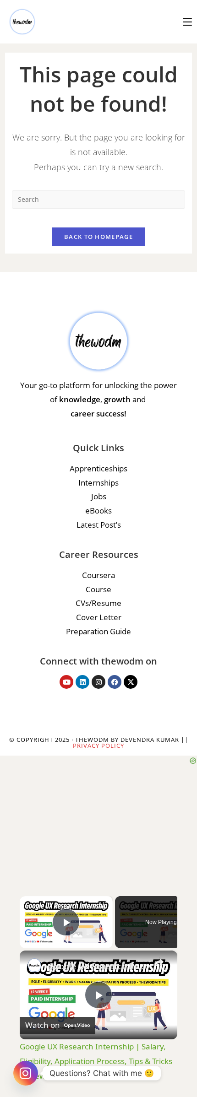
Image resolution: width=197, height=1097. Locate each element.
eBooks (98, 510)
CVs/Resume (98, 603)
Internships (98, 482)
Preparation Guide (98, 631)
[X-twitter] (130, 682)
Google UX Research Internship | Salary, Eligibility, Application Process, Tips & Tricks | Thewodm (97, 966)
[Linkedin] (82, 682)
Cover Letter (98, 617)
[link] (34, 965)
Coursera (98, 575)
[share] (159, 962)
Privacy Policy (98, 745)
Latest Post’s (99, 524)
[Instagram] (98, 682)
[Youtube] (66, 682)
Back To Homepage (98, 236)
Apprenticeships (98, 468)
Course (98, 589)
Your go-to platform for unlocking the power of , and (98, 399)
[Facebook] (114, 682)
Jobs (98, 496)
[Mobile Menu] (187, 21)
